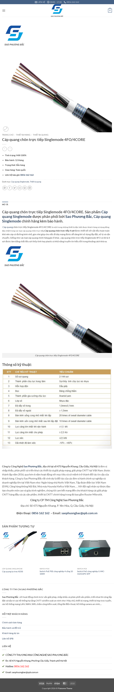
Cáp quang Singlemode (20, 182)
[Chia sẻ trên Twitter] (14, 188)
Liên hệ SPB (7, 638)
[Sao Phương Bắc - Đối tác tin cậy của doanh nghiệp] (57, 10)
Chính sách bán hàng (12, 622)
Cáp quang (8, 227)
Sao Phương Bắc (78, 216)
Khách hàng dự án (10, 633)
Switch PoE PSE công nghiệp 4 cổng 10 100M (56, 572)
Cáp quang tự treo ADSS (12, 571)
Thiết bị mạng (23, 135)
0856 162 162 (40, 513)
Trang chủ (7, 135)
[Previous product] (10, 149)
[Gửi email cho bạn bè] (19, 188)
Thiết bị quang (40, 135)
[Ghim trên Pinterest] (24, 188)
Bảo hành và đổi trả (11, 627)
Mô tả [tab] (5, 204)
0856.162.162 (21, 666)
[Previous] (2, 557)
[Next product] (4, 149)
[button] (3, 10)
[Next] (112, 557)
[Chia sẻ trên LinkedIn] (29, 188)
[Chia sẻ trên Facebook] (9, 188)
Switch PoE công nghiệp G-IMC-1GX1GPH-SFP (91, 572)
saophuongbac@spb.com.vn (79, 513)
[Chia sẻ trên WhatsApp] (4, 188)
